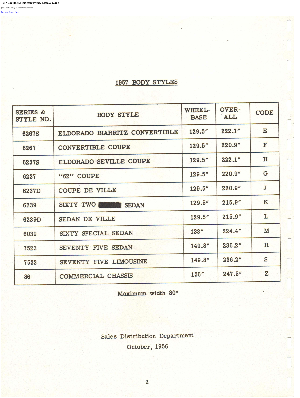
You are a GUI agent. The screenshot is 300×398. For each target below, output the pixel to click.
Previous (4, 12)
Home (11, 12)
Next (17, 12)
